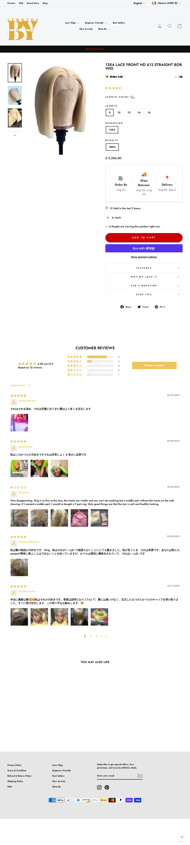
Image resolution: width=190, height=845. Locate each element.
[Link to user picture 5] (99, 518)
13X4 (112, 130)
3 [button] (96, 636)
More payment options (144, 257)
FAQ (21, 3)
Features (144, 267)
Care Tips (144, 294)
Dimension (114, 123)
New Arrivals (86, 29)
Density (112, 140)
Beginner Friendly (94, 22)
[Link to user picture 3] (59, 468)
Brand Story (33, 3)
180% (112, 147)
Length (111, 105)
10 (118, 112)
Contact (11, 3)
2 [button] (91, 636)
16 (149, 112)
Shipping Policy (15, 781)
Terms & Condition (16, 770)
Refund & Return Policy (19, 775)
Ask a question (144, 285)
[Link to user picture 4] (79, 518)
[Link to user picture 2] (39, 468)
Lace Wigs (70, 22)
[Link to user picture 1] (19, 423)
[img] (18, 395)
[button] (113, 88)
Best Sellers (119, 22)
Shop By (102, 29)
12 (128, 112)
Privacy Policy (14, 765)
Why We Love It (144, 276)
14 (138, 112)
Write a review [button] (154, 365)
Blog (45, 3)
